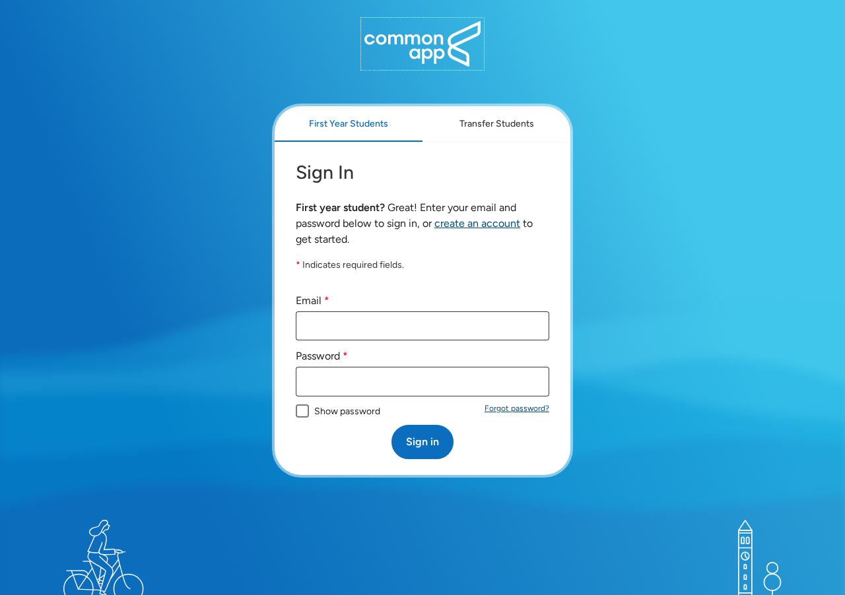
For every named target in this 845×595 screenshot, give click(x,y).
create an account (477, 223)
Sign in (422, 441)
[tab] (348, 124)
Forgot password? (517, 408)
